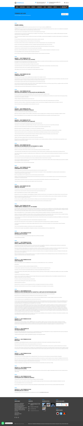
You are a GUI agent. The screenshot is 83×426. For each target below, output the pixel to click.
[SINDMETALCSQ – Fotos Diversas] (44, 409)
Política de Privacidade (18, 413)
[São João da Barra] (48, 404)
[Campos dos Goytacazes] (53, 404)
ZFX (15, 423)
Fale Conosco (17, 414)
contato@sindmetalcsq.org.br (44, 392)
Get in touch (64, 14)
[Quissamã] (44, 404)
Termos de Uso (17, 412)
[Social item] (16, 417)
